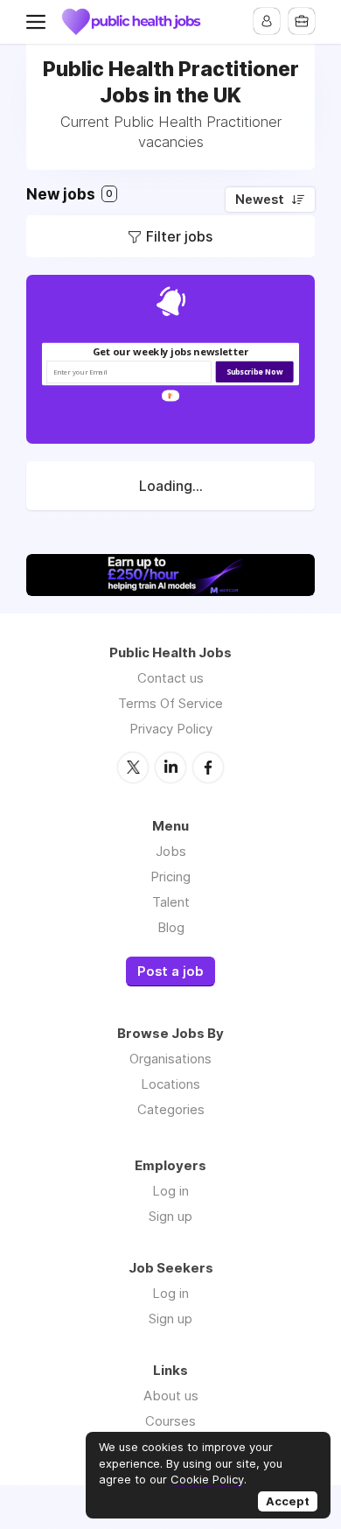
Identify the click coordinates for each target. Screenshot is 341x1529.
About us (170, 1395)
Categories (171, 1109)
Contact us (170, 678)
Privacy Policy (170, 728)
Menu (39, 22)
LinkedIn (170, 767)
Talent (171, 902)
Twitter (133, 767)
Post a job (170, 971)
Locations (170, 1084)
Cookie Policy (207, 1479)
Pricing (170, 876)
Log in (170, 1190)
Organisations (170, 1058)
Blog (170, 927)
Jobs (171, 851)
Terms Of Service (170, 703)
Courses (170, 1421)
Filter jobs (179, 236)
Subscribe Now (254, 372)
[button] (171, 351)
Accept (288, 1501)
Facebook (208, 767)
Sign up (170, 1216)
